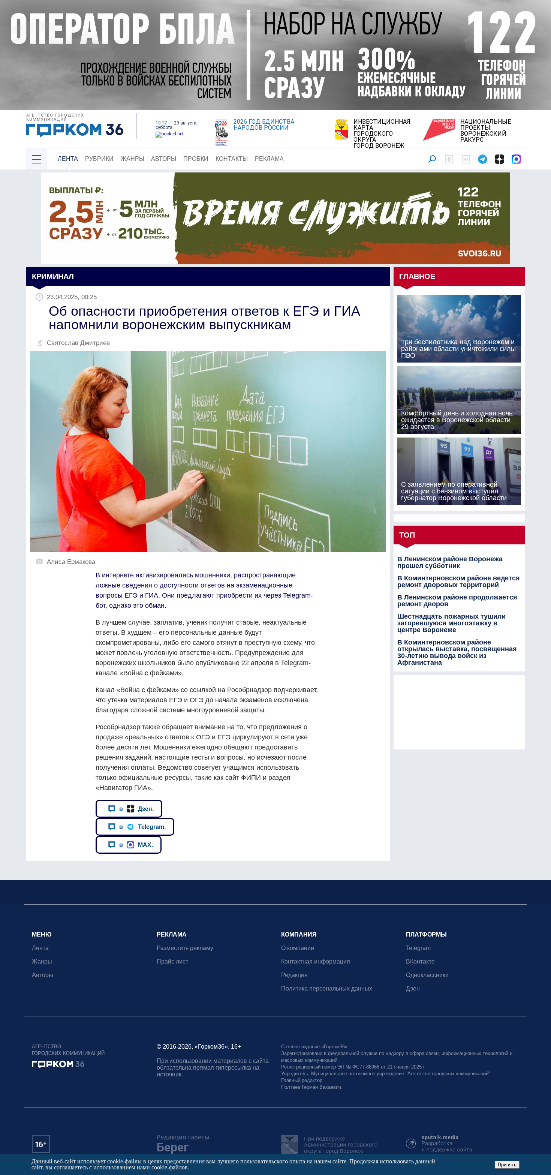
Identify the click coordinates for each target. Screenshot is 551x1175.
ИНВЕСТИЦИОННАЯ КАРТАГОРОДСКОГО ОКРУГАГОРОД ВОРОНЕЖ (381, 134)
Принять (507, 1165)
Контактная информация (315, 961)
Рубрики (99, 159)
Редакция (294, 975)
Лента (68, 159)
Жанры (132, 159)
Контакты (232, 159)
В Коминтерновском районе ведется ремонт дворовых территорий (458, 581)
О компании (297, 948)
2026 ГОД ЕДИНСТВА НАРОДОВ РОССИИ (264, 125)
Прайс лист (172, 961)
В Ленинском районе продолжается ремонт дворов (457, 600)
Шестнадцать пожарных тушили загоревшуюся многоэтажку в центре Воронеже (451, 623)
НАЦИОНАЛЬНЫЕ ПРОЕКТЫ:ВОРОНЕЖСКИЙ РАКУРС (485, 131)
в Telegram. (142, 826)
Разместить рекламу (185, 948)
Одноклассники (427, 975)
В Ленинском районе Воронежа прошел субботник (450, 562)
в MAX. (136, 844)
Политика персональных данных (326, 988)
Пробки (195, 159)
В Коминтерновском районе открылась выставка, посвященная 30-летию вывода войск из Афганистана (457, 652)
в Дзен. (136, 808)
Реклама (269, 159)
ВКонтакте (420, 961)
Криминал (53, 276)
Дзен (413, 988)
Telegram (418, 948)
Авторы (163, 159)
